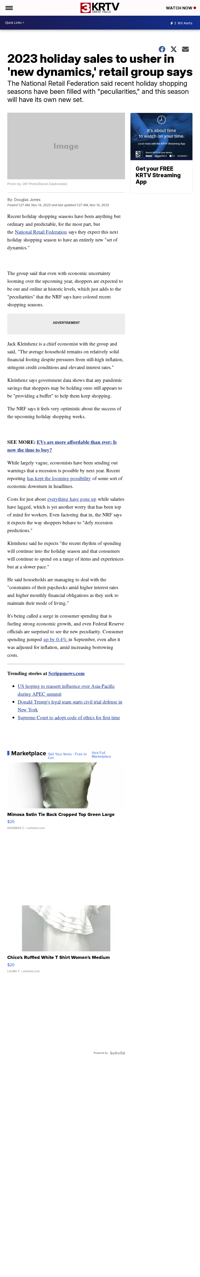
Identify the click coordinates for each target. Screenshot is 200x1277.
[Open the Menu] (9, 8)
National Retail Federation (41, 231)
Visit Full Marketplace (101, 754)
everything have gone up (71, 499)
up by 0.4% (55, 639)
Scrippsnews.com (66, 673)
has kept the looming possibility (59, 478)
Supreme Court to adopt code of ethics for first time (69, 717)
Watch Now (179, 7)
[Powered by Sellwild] (117, 1053)
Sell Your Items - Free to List (67, 756)
